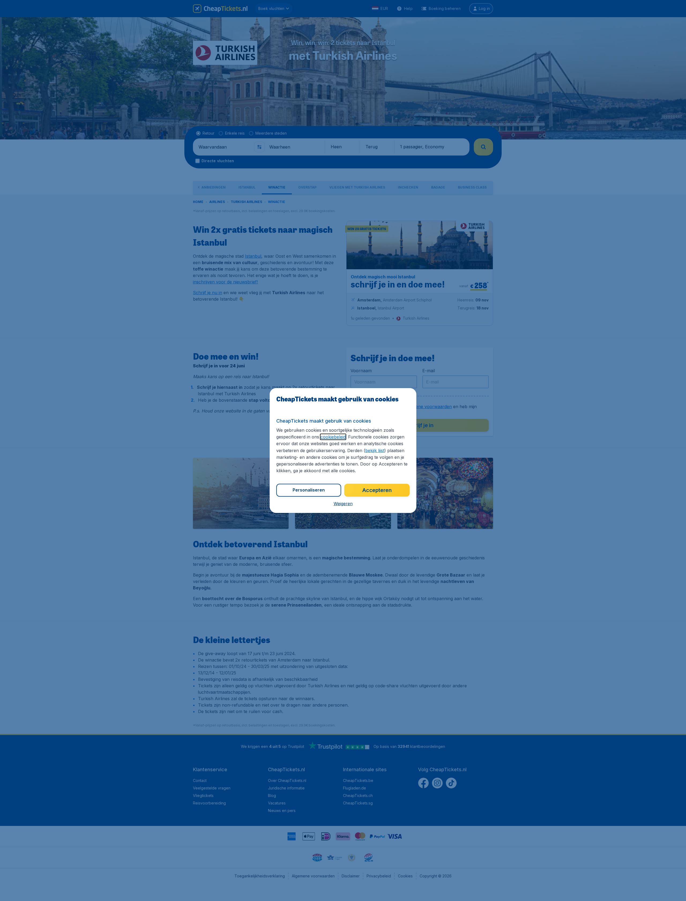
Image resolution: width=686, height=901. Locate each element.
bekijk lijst (374, 450)
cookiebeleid (333, 437)
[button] (343, 503)
